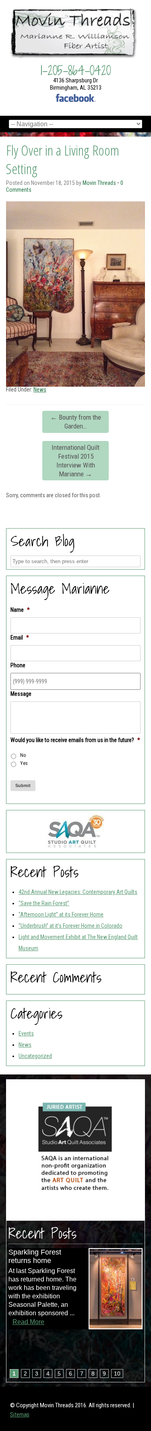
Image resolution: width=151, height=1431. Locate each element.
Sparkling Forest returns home (34, 1256)
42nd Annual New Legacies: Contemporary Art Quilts (78, 892)
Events (26, 1033)
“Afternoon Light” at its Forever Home (61, 914)
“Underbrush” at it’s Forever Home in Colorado (70, 926)
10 (117, 1373)
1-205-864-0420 (76, 70)
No (23, 755)
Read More (28, 1321)
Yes (24, 763)
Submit (23, 785)
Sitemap (19, 1414)
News (39, 389)
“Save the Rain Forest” (44, 903)
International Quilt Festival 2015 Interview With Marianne (75, 460)
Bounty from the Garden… (75, 421)
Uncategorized (35, 1056)
